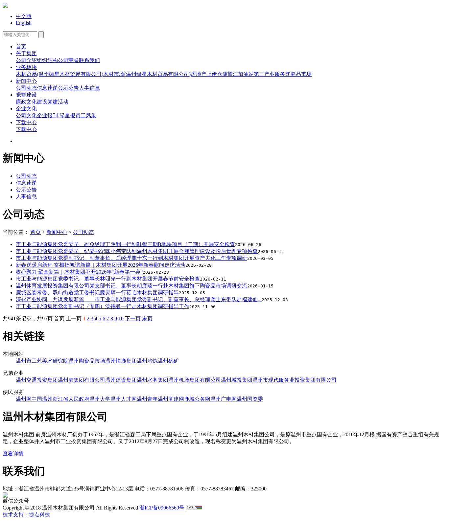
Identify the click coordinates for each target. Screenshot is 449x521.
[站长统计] (194, 507)
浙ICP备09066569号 (161, 507)
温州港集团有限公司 (81, 380)
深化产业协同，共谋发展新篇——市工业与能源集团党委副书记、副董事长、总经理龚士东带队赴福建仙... (139, 299)
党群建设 (26, 95)
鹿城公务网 (197, 399)
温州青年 (147, 399)
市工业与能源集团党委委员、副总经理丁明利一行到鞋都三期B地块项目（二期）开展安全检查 (125, 244)
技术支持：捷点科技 (26, 514)
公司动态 (26, 88)
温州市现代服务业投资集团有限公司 (294, 380)
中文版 (24, 16)
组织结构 (47, 60)
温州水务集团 (152, 380)
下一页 (133, 318)
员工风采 (85, 115)
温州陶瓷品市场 (86, 361)
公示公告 (68, 88)
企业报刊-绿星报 (56, 115)
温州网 (24, 399)
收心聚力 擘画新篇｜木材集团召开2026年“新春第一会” (79, 272)
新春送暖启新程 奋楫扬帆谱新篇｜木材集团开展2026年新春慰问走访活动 (100, 265)
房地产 (198, 74)
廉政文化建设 (31, 101)
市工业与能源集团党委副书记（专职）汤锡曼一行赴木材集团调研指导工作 (102, 306)
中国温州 (42, 399)
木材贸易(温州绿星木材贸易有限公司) (59, 74)
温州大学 (99, 399)
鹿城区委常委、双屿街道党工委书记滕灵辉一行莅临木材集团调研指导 (97, 292)
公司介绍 (26, 60)
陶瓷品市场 (298, 74)
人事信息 (89, 88)
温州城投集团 (236, 380)
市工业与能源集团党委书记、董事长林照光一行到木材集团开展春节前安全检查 (108, 279)
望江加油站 (240, 74)
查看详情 (13, 453)
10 (121, 318)
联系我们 (89, 60)
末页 (147, 318)
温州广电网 (223, 399)
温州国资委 (250, 399)
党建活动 (57, 101)
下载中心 (26, 122)
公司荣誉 (68, 60)
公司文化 (26, 115)
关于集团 (26, 53)
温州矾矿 (168, 361)
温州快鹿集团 (121, 361)
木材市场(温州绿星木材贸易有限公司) (147, 74)
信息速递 (47, 88)
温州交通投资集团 (37, 380)
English (24, 23)
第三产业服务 (269, 74)
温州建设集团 (121, 380)
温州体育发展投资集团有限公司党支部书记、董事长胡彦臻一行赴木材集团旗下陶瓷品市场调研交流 (131, 285)
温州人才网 (123, 399)
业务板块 (26, 67)
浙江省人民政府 (71, 399)
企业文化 (26, 108)
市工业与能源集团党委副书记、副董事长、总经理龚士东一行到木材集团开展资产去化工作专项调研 (131, 258)
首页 (21, 46)
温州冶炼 (147, 361)
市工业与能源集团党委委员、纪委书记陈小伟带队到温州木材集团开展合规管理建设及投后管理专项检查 (137, 251)
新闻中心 (26, 81)
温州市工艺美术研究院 (42, 361)
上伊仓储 (216, 74)
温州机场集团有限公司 (194, 380)
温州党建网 (171, 399)
